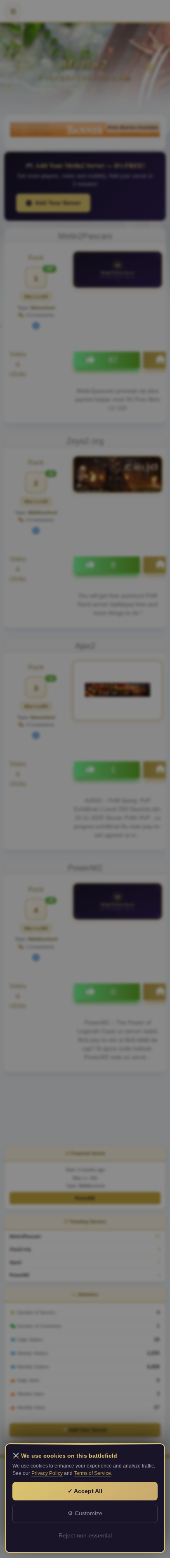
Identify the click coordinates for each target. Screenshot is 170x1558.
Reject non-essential (85, 1535)
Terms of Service (92, 1473)
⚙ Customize (85, 1513)
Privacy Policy (47, 1473)
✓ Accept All (85, 1491)
